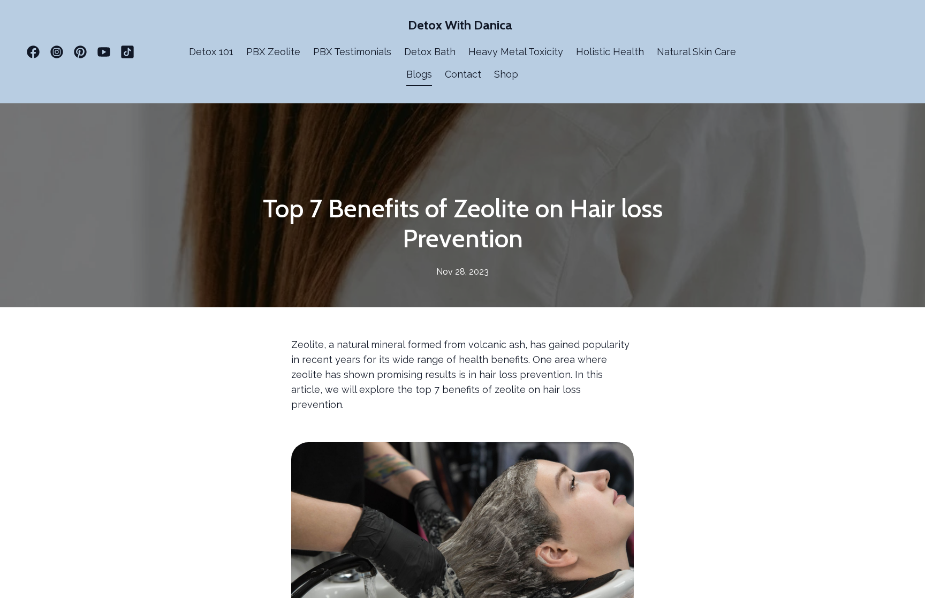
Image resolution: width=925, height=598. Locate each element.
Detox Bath (430, 51)
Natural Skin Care (696, 51)
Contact (463, 74)
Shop (506, 74)
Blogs (419, 74)
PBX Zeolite (273, 51)
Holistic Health (610, 51)
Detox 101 (211, 51)
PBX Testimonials (352, 51)
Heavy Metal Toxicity (515, 51)
